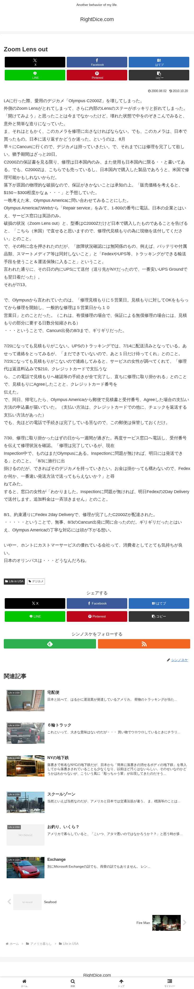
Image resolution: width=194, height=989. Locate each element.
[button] (159, 75)
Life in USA (16, 581)
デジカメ (38, 581)
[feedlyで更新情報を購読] (50, 644)
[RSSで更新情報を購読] (144, 644)
